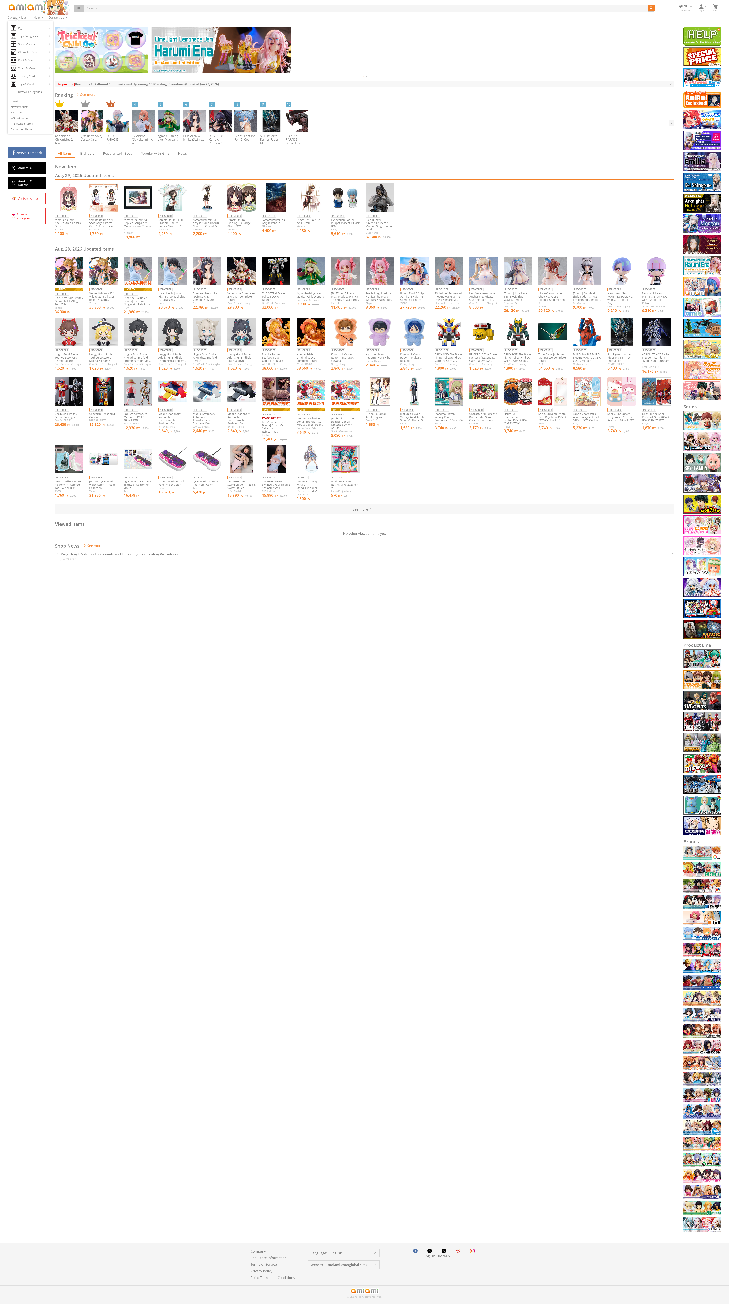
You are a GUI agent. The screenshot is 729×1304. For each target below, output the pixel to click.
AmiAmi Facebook (29, 153)
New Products (19, 107)
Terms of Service (264, 1264)
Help (36, 17)
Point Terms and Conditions (273, 1277)
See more (87, 94)
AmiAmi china (28, 198)
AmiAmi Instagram (24, 216)
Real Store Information (269, 1257)
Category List (17, 17)
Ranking (16, 101)
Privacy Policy (261, 1271)
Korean (444, 1256)
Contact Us (56, 17)
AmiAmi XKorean (25, 183)
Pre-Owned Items (22, 123)
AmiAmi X (25, 168)
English (429, 1256)
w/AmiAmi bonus (21, 118)
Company (258, 1251)
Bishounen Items (21, 129)
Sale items (17, 112)
